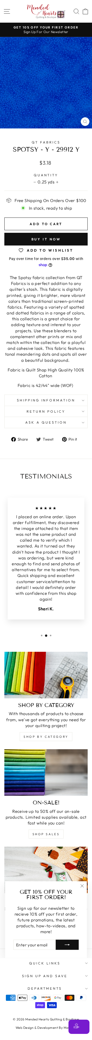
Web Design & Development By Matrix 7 (46, 1027)
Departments (45, 988)
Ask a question (46, 422)
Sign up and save (45, 976)
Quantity (46, 175)
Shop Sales (46, 834)
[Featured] (46, 870)
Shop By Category (46, 737)
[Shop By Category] (46, 675)
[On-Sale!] (46, 772)
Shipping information (46, 400)
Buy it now (46, 239)
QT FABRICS (46, 142)
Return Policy (46, 411)
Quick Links (44, 963)
